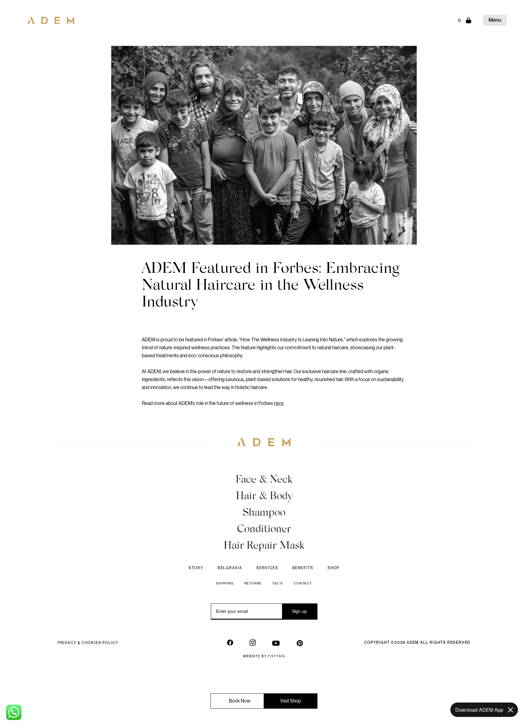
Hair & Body (264, 496)
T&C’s (277, 583)
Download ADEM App (479, 709)
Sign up (299, 611)
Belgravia (230, 568)
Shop (333, 568)
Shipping (224, 583)
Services (267, 568)
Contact (303, 583)
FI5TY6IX (276, 656)
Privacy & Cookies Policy (88, 642)
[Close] (510, 709)
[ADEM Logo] (51, 18)
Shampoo (264, 513)
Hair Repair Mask (264, 546)
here (279, 403)
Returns (253, 583)
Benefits (303, 568)
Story (196, 568)
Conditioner (264, 530)
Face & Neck (264, 480)
